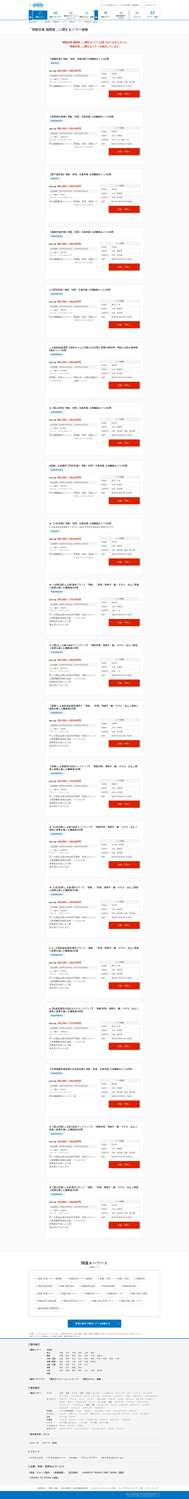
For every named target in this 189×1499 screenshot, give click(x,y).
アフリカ (50, 1414)
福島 (92, 1353)
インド (87, 1396)
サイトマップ (152, 1488)
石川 (80, 1358)
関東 (48, 1356)
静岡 (105, 1358)
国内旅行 (47, 22)
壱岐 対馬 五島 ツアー (131, 1301)
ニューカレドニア (99, 1428)
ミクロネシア (52, 1425)
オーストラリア (66, 1428)
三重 (117, 1358)
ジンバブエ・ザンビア (111, 1414)
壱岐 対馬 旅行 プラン (74, 1301)
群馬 (74, 1356)
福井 (86, 1358)
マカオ (74, 1393)
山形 (86, 1353)
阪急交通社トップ (35, 22)
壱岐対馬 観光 (88, 1286)
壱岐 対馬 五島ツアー (103, 1301)
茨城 (61, 1356)
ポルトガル (101, 1399)
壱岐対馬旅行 (109, 1286)
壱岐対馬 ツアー (116, 1293)
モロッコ (72, 1414)
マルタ (62, 1402)
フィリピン (64, 1396)
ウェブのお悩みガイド (110, 5)
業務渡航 (59, 1472)
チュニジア (83, 1414)
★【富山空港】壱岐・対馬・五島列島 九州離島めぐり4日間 (80, 408)
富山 (74, 1358)
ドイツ (81, 1399)
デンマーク (119, 1402)
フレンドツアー (89, 1458)
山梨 (61, 1358)
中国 (88, 1393)
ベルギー (149, 1399)
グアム (62, 1425)
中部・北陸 (51, 1358)
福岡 (61, 1370)
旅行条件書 (65, 1488)
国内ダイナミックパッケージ (64, 1379)
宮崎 (92, 1370)
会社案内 (41, 1488)
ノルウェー (130, 1402)
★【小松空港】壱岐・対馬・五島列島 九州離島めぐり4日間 (80, 523)
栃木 (67, 1356)
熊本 (80, 1370)
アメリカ (63, 1417)
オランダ (139, 1399)
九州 (48, 1370)
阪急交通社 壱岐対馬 (48, 1308)
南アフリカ (95, 1414)
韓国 (82, 1393)
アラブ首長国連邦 (67, 1411)
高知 (80, 1367)
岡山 (74, 1364)
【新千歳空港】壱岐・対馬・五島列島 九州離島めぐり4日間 (80, 174)
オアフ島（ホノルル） (68, 1423)
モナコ (70, 1402)
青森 (61, 1353)
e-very (73, 1458)
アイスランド (78, 1405)
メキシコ (63, 1420)
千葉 (92, 1356)
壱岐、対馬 (105, 1279)
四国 (48, 1367)
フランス (72, 1399)
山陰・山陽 (51, 1364)
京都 (67, 1361)
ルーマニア (87, 1408)
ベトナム (137, 1393)
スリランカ (106, 1396)
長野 (92, 1358)
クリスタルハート (57, 1458)
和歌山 (93, 1361)
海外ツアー (35, 1393)
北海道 (49, 1350)
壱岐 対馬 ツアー (70, 1293)
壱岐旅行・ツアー (75, 22)
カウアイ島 (104, 1423)
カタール (132, 1411)
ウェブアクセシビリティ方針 (131, 1488)
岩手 (67, 1353)
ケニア (135, 1414)
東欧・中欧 (90, 1405)
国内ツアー (35, 1350)
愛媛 (74, 1367)
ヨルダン (88, 1411)
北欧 (110, 1402)
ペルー (81, 1420)
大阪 (74, 1361)
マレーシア (120, 1393)
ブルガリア (98, 1408)
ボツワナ (126, 1414)
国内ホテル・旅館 (92, 1379)
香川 (67, 1367)
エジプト (63, 1414)
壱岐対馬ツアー (93, 1293)
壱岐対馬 (140, 1279)
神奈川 (99, 1356)
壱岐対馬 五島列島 (47, 1301)
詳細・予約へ (124, 94)
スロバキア (64, 1408)
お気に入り (151, 5)
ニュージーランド (82, 1428)
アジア (49, 1393)
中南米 (49, 1420)
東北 (48, 1353)
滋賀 (61, 1361)
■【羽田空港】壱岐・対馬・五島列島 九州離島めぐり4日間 (79, 290)
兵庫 (86, 1361)
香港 (67, 1393)
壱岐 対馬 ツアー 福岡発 (50, 1279)
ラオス (128, 1396)
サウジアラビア (120, 1411)
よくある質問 (125, 5)
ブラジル (103, 1420)
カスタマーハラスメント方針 (103, 1488)
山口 (86, 1364)
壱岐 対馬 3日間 (139, 1293)
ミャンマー (118, 1396)
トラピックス (36, 1458)
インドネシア (76, 1396)
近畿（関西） (52, 1361)
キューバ (72, 1420)
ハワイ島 (83, 1423)
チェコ (113, 1405)
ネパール (96, 1396)
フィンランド (65, 1405)
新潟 (67, 1358)
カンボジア (147, 1393)
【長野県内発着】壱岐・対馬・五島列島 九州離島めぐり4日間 (81, 116)
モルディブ (137, 1396)
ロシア (91, 1402)
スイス (121, 1399)
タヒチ (111, 1428)
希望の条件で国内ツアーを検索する (92, 1323)
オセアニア (51, 1428)
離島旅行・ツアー (60, 22)
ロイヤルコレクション (113, 1458)
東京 (86, 1356)
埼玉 (80, 1356)
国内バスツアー (37, 1379)
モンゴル (96, 1393)
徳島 (61, 1367)
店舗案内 (135, 5)
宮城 (74, 1353)
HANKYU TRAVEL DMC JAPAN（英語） (104, 1472)
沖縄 (48, 1373)
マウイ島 (93, 1423)
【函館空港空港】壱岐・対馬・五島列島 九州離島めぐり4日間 (81, 232)
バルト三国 (101, 1402)
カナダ (72, 1417)
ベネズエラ (126, 1420)
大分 (86, 1370)
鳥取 (61, 1364)
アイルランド (81, 1402)
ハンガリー (145, 1405)
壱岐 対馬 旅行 (45, 1286)
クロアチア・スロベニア (129, 1405)
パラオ (80, 1425)
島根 (67, 1364)
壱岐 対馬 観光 (67, 1286)
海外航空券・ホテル (40, 1434)
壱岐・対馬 (123, 1279)
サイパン (71, 1425)
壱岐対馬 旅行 (130, 1286)
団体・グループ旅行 (40, 1472)
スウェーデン (143, 1402)
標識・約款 (53, 1488)
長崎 (74, 1370)
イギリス (112, 1399)
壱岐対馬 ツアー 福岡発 (80, 1279)
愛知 (111, 1358)
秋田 (80, 1353)
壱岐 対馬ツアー (46, 1293)
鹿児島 (99, 1370)
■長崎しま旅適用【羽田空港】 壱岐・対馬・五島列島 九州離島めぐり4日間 (88, 466)
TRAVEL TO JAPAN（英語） (45, 1478)
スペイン (90, 1399)
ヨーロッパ (51, 1399)
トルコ (79, 1411)
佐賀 (67, 1370)
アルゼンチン (92, 1420)
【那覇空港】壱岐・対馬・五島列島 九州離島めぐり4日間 (79, 59)
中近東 (49, 1411)
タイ (129, 1393)
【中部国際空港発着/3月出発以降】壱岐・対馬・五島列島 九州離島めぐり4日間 (90, 1069)
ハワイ (49, 1423)
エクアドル (114, 1420)
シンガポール (107, 1393)
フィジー (119, 1428)
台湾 (61, 1393)
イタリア (63, 1399)
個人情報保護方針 (80, 1488)
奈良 (80, 1361)
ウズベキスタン (151, 1396)
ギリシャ (129, 1399)
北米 (48, 1417)
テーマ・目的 (50, 1443)
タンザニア (144, 1414)
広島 (80, 1364)
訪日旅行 (74, 1472)
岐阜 (99, 1358)
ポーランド (75, 1408)
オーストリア (103, 1405)
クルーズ (34, 1443)
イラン (108, 1411)
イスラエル (98, 1411)
